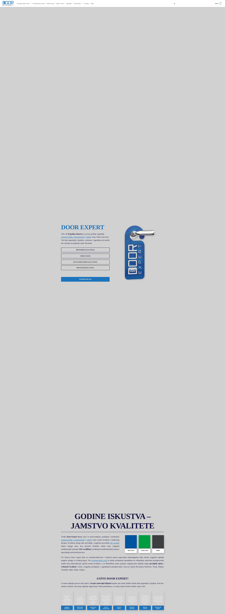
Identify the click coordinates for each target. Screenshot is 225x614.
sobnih (88, 237)
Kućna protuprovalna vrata (85, 262)
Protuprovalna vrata (85, 250)
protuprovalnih (67, 237)
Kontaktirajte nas (85, 279)
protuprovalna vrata (99, 560)
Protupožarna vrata (85, 268)
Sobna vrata (85, 256)
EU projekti (114, 543)
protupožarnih (79, 237)
